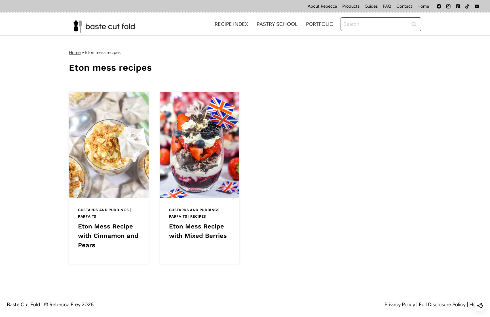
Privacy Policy (400, 304)
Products (351, 6)
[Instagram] (448, 6)
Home (423, 6)
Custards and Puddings (103, 210)
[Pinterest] (457, 6)
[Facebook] (438, 6)
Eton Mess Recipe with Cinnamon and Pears (108, 236)
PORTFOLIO (319, 24)
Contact (404, 6)
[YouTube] (476, 6)
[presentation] (109, 145)
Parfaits (87, 216)
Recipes (198, 216)
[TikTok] (467, 6)
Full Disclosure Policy (442, 304)
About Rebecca (322, 6)
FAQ (387, 6)
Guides (371, 6)
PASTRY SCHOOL (277, 24)
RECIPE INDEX (231, 24)
